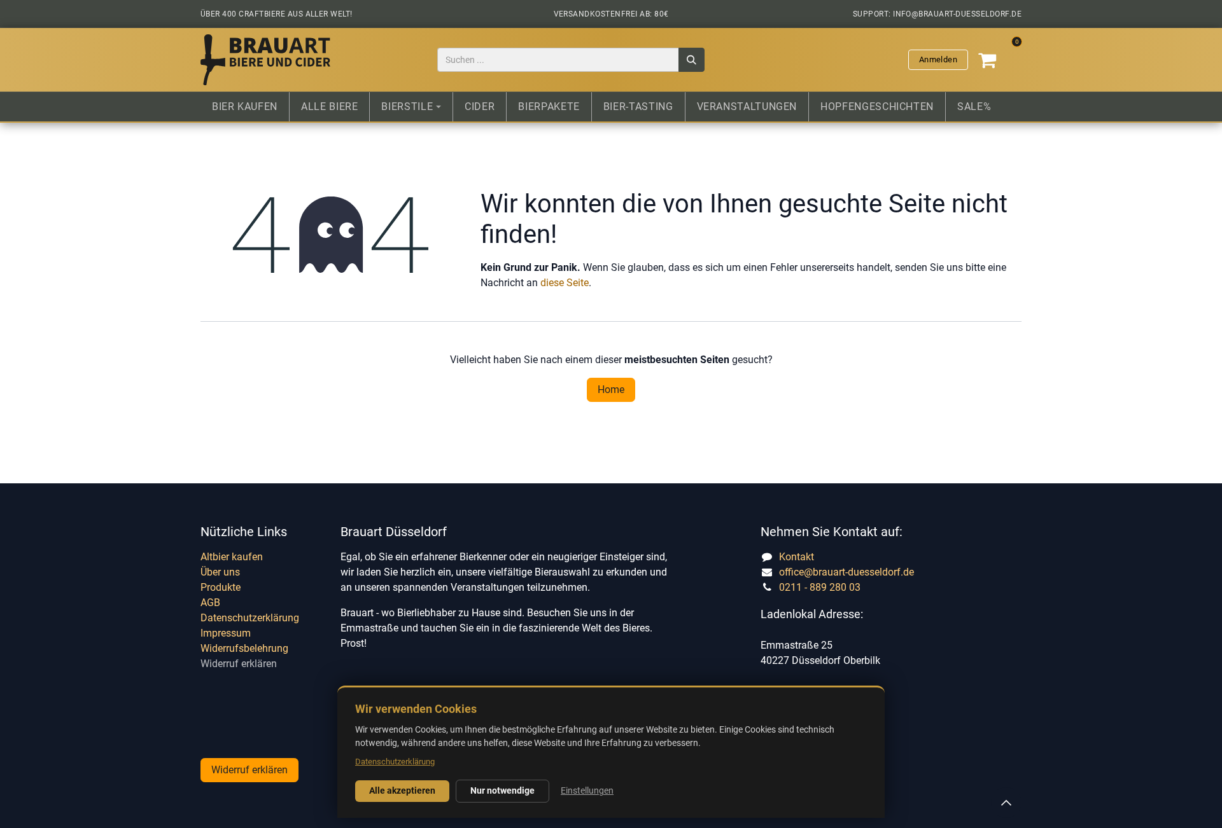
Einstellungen (587, 790)
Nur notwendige (502, 790)
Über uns (220, 572)
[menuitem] (244, 106)
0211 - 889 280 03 (819, 587)
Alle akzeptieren (402, 790)
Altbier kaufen (231, 557)
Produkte (220, 587)
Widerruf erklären (238, 664)
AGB (210, 603)
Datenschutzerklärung (249, 618)
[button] (1006, 802)
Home (611, 389)
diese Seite (564, 283)
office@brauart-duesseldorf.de (846, 572)
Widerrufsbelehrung (244, 648)
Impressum (225, 633)
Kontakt (796, 557)
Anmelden (938, 59)
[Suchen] (691, 60)
